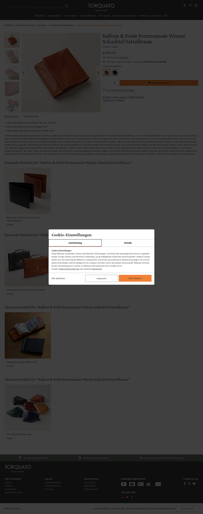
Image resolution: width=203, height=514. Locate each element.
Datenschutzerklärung (69, 269)
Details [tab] (128, 242)
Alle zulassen (135, 278)
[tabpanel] (101, 260)
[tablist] (101, 243)
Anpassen (101, 278)
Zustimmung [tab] (75, 242)
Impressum (97, 269)
